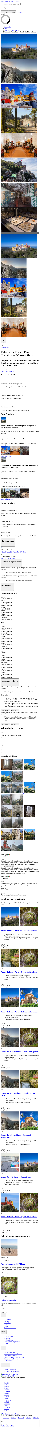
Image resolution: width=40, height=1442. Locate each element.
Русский (7, 1407)
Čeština (6, 1386)
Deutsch (6, 1390)
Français (6, 1395)
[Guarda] (6, 769)
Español (6, 1393)
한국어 (6, 1396)
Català (6, 1384)
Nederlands (7, 1400)
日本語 (6, 1402)
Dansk (6, 1388)
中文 (5, 1410)
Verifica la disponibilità (7, 371)
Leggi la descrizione (7, 456)
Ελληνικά (7, 1391)
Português (7, 1404)
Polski (6, 1405)
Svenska (6, 1409)
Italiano (6, 1398)
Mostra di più (9, 866)
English (6, 1383)
